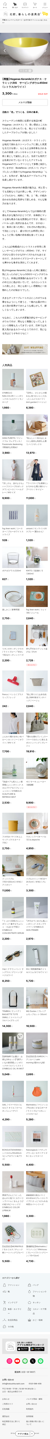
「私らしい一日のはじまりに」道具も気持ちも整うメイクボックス (36, 441)
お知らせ (5, 1399)
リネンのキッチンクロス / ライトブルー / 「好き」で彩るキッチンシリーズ (13, 651)
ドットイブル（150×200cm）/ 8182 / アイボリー (12, 882)
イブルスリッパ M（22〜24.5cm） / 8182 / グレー (36, 882)
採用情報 (29, 1416)
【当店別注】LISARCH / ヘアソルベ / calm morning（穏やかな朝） (37, 1059)
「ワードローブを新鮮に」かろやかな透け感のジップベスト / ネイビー (37, 486)
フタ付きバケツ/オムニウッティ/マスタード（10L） (12, 839)
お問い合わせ (31, 1404)
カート (35, 7)
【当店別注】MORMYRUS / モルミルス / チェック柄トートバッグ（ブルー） (13, 1249)
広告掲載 (5, 1409)
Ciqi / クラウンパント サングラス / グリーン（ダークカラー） (13, 972)
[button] (5, 50)
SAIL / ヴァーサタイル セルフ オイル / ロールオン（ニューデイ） (12, 1107)
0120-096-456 (35, 1384)
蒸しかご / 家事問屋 (11, 609)
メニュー (45, 7)
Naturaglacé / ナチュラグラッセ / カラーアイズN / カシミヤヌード (36, 1153)
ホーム (5, 7)
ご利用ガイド (7, 1404)
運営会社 (5, 1416)
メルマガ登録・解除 (34, 1399)
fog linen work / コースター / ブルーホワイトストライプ (12, 531)
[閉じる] (32, 1433)
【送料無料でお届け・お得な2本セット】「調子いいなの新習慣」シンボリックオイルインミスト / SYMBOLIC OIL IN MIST (13, 1062)
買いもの (15, 7)
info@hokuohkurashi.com (13, 1384)
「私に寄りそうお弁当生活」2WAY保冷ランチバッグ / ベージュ (36, 697)
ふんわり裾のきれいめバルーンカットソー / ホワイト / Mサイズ (13, 739)
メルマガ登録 (25, 102)
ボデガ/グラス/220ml (11, 570)
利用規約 (29, 1409)
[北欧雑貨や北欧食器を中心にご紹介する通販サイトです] (25, 14)
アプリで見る (23, 1434)
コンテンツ (25, 7)
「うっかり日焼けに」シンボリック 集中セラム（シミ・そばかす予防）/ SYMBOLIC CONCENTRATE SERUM (13, 927)
